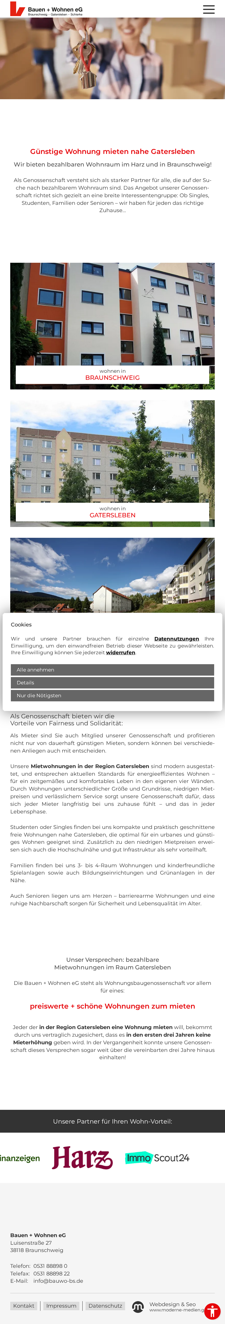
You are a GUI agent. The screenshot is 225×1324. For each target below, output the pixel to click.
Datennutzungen (176, 639)
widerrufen (120, 652)
